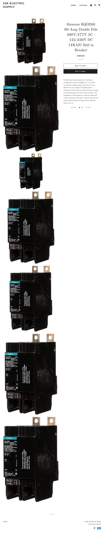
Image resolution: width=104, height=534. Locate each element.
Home (73, 5)
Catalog (83, 5)
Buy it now (80, 71)
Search (5, 521)
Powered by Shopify (94, 524)
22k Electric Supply (13, 5)
